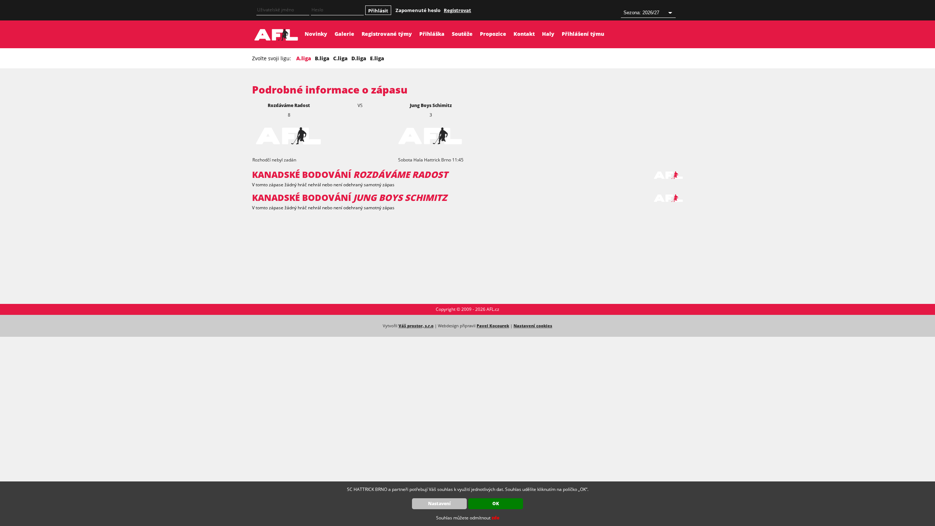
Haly (548, 33)
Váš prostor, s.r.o (416, 325)
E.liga (377, 58)
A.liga (303, 58)
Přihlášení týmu (583, 33)
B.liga (322, 58)
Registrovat (457, 10)
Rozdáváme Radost (289, 105)
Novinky (316, 33)
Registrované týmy (387, 33)
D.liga (358, 58)
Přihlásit (378, 10)
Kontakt (524, 33)
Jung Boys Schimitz (431, 105)
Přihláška (431, 33)
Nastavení (439, 503)
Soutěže (462, 33)
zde (495, 518)
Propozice (493, 33)
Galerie (344, 33)
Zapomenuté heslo (418, 10)
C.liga (340, 58)
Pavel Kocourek (493, 325)
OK (495, 503)
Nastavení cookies (533, 325)
